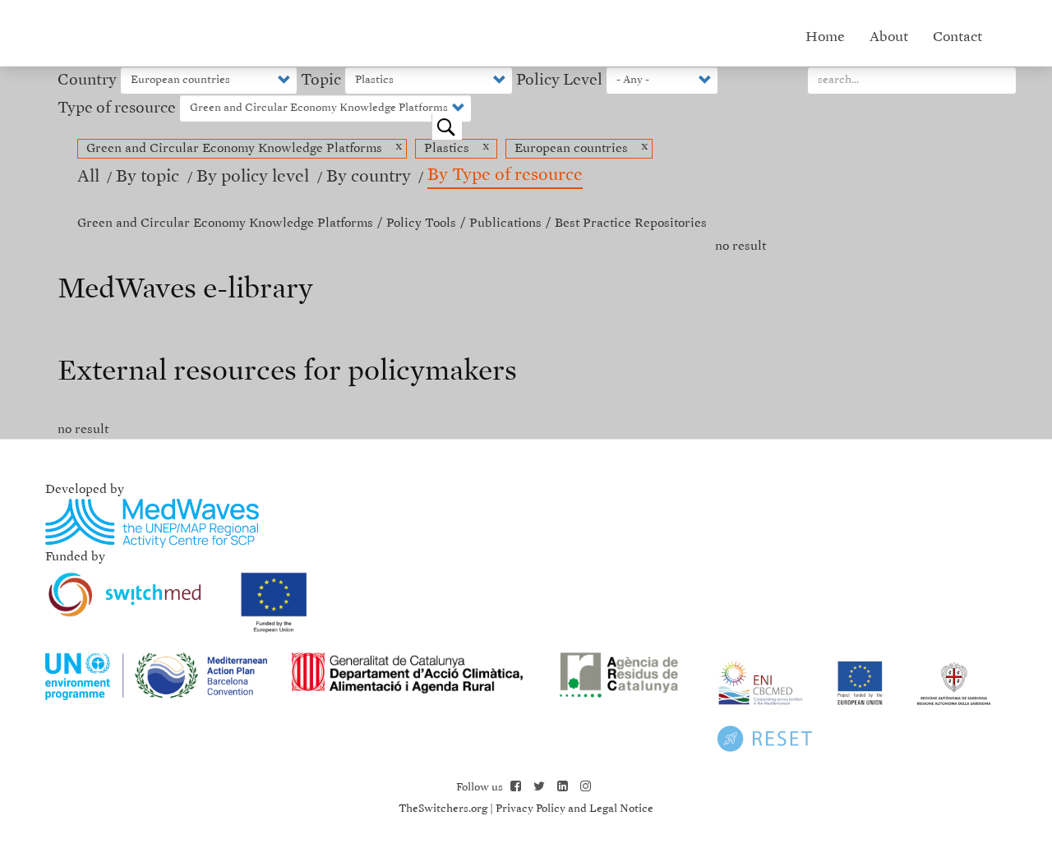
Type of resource (117, 108)
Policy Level (559, 80)
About (889, 37)
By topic (149, 177)
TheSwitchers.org (443, 809)
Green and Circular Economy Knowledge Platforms (225, 223)
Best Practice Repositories (631, 223)
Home (825, 37)
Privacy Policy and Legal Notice (574, 809)
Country (87, 80)
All (88, 177)
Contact (957, 37)
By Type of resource (505, 175)
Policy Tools (421, 223)
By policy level (254, 177)
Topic (321, 80)
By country (368, 177)
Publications (505, 223)
